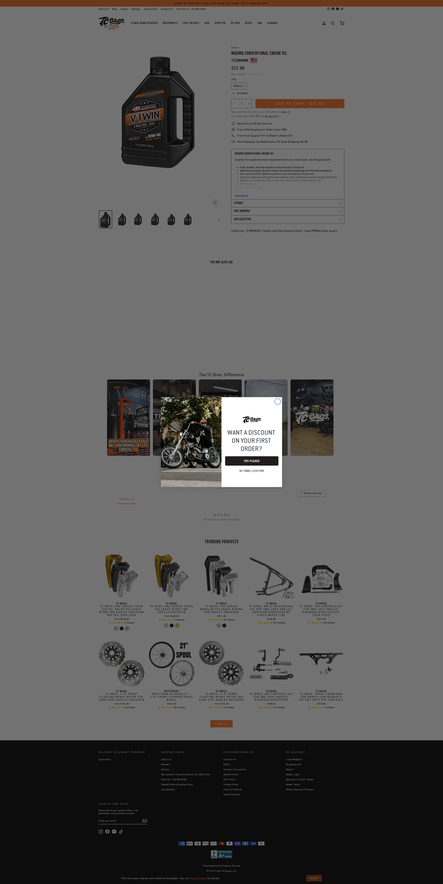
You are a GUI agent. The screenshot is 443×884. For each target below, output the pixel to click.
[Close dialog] (278, 402)
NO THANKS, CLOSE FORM (251, 471)
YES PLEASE (252, 461)
